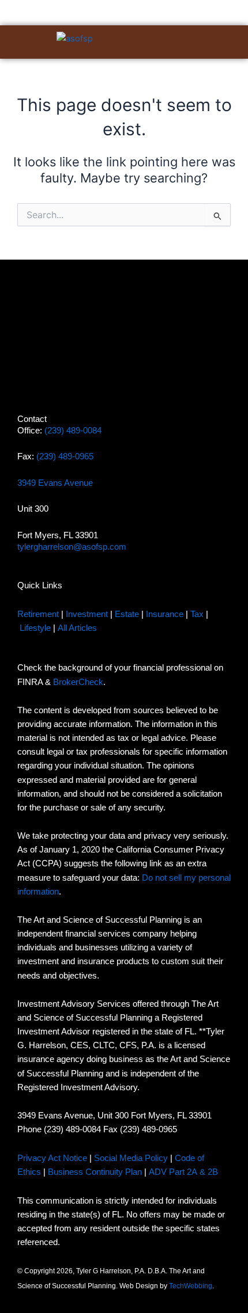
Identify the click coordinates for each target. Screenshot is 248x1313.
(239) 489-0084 (73, 430)
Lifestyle (35, 628)
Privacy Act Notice (52, 1158)
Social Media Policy (131, 1158)
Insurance (164, 614)
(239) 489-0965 (64, 456)
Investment (87, 614)
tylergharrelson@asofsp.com (71, 546)
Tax (197, 614)
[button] (192, 42)
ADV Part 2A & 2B (184, 1172)
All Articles (77, 628)
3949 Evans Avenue (55, 483)
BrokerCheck (78, 682)
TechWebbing (190, 1285)
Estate (127, 614)
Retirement (38, 614)
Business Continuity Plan (95, 1172)
